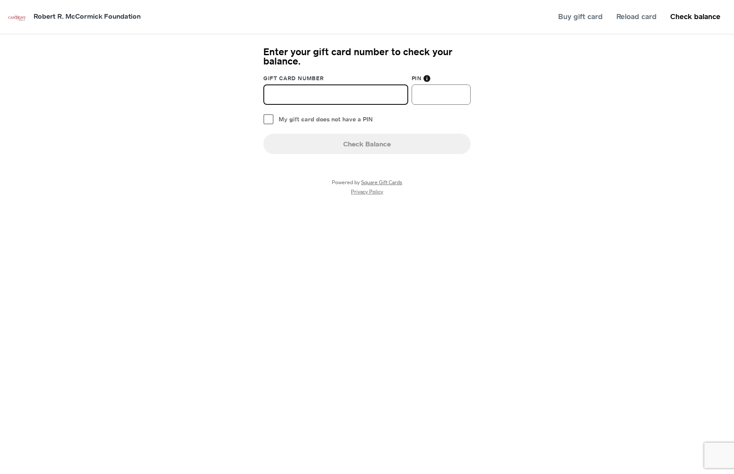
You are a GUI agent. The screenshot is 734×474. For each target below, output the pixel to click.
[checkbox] (268, 119)
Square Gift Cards (381, 182)
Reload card (636, 16)
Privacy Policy (367, 191)
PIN (417, 78)
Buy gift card (580, 16)
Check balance (695, 16)
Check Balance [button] (367, 144)
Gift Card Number (293, 78)
